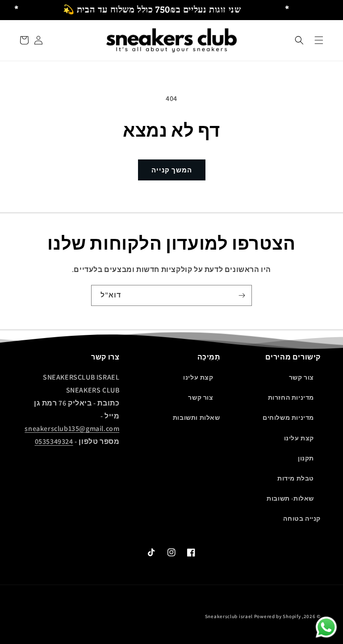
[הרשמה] (241, 295)
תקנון (306, 458)
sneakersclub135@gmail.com (72, 428)
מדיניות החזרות (291, 397)
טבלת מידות (295, 478)
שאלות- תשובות (290, 498)
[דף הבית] (319, 40)
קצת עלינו (299, 438)
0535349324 (54, 441)
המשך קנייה (171, 170)
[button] (299, 40)
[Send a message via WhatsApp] (326, 627)
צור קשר (301, 377)
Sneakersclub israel (229, 616)
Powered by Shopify (277, 616)
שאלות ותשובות (196, 418)
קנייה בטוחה (302, 518)
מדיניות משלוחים (288, 418)
